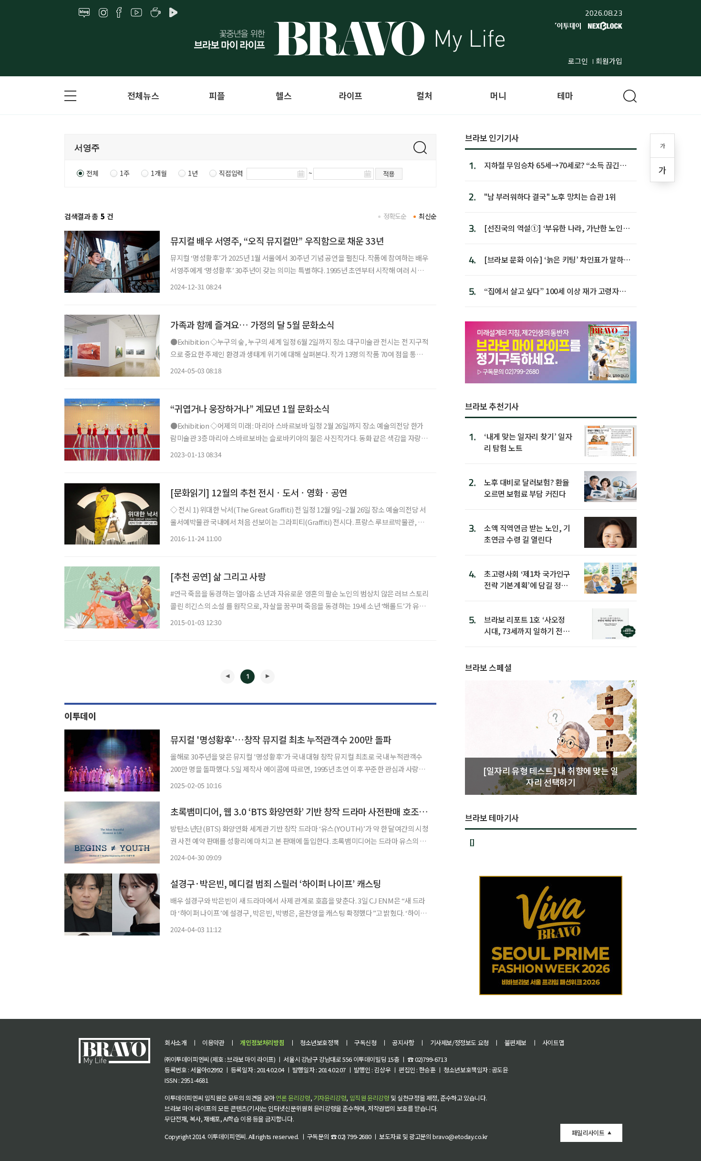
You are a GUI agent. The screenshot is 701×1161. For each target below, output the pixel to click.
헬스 (283, 95)
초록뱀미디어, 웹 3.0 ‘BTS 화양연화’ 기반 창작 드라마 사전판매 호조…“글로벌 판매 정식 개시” (342, 811)
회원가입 (609, 61)
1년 (192, 173)
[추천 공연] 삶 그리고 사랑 (218, 576)
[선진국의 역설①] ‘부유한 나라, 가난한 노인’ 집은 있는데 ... (554, 228)
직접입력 (231, 173)
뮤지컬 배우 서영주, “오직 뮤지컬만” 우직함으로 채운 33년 (277, 240)
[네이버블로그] (84, 13)
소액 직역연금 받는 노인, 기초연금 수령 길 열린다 (527, 533)
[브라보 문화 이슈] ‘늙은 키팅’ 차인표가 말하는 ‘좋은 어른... (557, 259)
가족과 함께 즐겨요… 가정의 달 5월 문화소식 (252, 324)
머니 (498, 95)
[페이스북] (119, 13)
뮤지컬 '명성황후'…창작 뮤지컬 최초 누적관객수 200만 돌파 (280, 739)
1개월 (158, 173)
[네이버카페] (156, 13)
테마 (565, 95)
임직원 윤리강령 (370, 1097)
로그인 (578, 61)
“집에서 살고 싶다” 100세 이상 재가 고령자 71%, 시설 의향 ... (551, 291)
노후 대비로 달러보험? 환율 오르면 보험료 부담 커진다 (526, 487)
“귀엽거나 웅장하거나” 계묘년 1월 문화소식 (250, 408)
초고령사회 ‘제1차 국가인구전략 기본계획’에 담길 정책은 (527, 579)
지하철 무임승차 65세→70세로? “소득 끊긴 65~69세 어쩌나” (551, 165)
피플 (217, 95)
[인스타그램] (103, 13)
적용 (389, 173)
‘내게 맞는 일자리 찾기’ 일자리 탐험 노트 (528, 442)
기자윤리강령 (330, 1097)
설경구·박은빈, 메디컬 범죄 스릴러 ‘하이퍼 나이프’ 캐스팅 (275, 883)
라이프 (350, 95)
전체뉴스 (143, 95)
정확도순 (395, 216)
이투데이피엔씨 (226, 1136)
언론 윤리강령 (293, 1097)
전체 (92, 173)
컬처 (424, 95)
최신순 (427, 216)
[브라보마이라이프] (350, 38)
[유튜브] (136, 13)
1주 (124, 173)
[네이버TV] (175, 13)
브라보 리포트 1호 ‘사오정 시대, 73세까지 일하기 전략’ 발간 (528, 625)
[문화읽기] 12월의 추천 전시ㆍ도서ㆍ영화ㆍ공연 (258, 492)
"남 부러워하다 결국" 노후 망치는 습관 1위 (550, 196)
